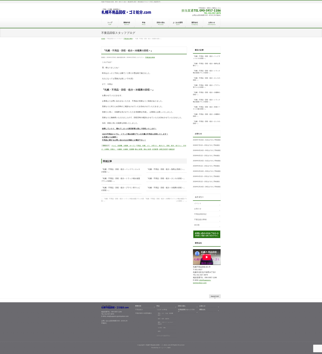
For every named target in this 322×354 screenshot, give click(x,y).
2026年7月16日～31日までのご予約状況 (206, 140)
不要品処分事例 (150, 57)
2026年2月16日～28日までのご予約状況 (206, 187)
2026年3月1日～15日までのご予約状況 (206, 181)
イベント (197, 203)
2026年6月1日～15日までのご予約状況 (206, 155)
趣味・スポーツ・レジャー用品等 (165, 323)
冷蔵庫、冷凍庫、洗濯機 (125, 149)
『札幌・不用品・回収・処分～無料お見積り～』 (166, 169)
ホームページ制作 (165, 347)
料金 (158, 306)
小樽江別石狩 (163, 149)
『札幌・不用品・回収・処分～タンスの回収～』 (166, 178)
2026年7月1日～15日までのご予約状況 (206, 145)
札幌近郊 (172, 149)
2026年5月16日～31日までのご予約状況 (206, 161)
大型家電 (155, 149)
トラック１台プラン (163, 335)
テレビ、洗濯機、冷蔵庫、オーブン (123, 145)
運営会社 (202, 309)
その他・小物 (161, 327)
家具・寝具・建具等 (163, 318)
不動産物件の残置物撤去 (143, 313)
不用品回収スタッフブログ (186, 310)
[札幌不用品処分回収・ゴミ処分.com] (126, 12)
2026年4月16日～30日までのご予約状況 (206, 171)
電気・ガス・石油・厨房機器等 (165, 314)
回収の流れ (182, 306)
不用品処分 (139, 309)
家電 (159, 331)
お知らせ (197, 209)
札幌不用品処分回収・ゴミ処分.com (158, 345)
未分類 (196, 225)
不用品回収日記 (200, 214)
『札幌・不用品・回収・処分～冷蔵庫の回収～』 (166, 188)
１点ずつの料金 (162, 309)
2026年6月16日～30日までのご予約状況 (206, 150)
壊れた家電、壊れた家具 (143, 149)
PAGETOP (215, 296)
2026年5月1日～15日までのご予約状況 (206, 166)
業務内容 (138, 306)
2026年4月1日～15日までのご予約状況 (206, 176)
